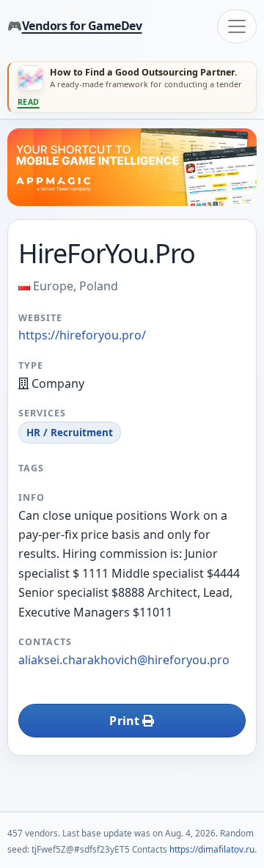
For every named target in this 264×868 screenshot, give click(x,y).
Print (125, 721)
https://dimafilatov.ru (211, 849)
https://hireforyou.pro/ (82, 335)
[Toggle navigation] (237, 26)
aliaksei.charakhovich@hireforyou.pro (124, 660)
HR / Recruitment (69, 432)
